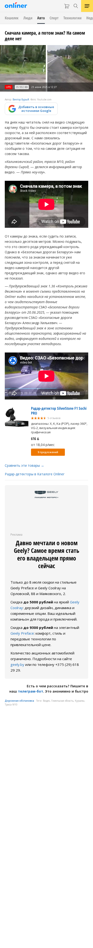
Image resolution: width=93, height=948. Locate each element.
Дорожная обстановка (19, 700)
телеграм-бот (30, 691)
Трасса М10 (11, 704)
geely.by (17, 664)
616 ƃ (35, 438)
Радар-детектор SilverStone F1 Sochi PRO (59, 411)
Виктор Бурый (21, 99)
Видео (46, 700)
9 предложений (48, 452)
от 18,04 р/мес (43, 444)
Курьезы (79, 700)
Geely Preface (22, 633)
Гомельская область (62, 700)
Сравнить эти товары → (24, 465)
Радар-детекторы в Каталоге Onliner (34, 474)
